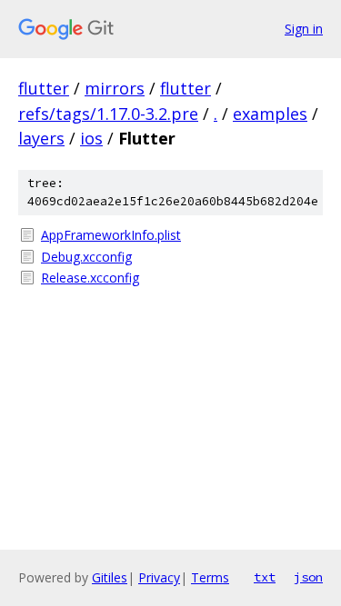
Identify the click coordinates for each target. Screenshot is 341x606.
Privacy (159, 577)
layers (41, 138)
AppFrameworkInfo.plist (111, 234)
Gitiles (109, 577)
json (308, 577)
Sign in (304, 28)
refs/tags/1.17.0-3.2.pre (108, 113)
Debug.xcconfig (86, 256)
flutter (43, 88)
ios (91, 138)
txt (265, 577)
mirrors (115, 88)
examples (270, 113)
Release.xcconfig (90, 277)
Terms (210, 577)
